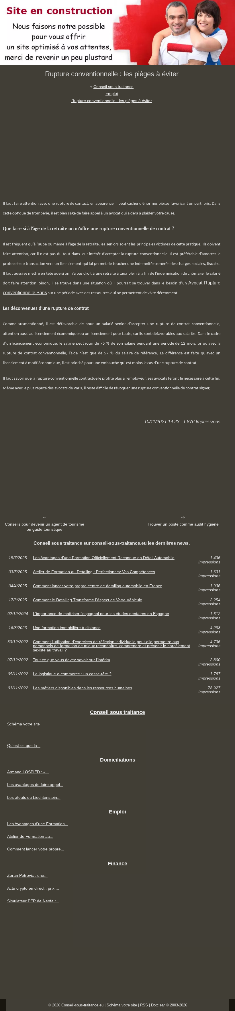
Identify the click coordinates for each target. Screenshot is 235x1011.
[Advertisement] (111, 147)
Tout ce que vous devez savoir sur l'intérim (71, 660)
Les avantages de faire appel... (35, 784)
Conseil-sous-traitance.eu (82, 1005)
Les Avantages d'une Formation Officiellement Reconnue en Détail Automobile (104, 558)
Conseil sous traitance (113, 86)
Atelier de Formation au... (30, 836)
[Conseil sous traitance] (117, 32)
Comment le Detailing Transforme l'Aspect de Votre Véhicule (87, 600)
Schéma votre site (23, 724)
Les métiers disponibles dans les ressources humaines (82, 688)
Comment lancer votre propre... (35, 849)
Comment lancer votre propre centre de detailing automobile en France (97, 586)
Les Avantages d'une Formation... (37, 823)
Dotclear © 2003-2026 (169, 1005)
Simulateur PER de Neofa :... (33, 901)
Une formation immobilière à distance (67, 628)
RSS (144, 1005)
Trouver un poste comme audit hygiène (183, 524)
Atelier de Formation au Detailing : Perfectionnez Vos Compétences (94, 572)
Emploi (111, 93)
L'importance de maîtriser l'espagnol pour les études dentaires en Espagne (101, 614)
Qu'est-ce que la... (23, 745)
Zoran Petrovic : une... (27, 875)
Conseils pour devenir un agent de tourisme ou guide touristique (44, 527)
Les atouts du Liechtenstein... (33, 797)
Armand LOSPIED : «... (28, 772)
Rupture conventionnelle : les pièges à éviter (111, 100)
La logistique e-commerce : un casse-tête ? (72, 674)
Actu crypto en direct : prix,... (33, 888)
